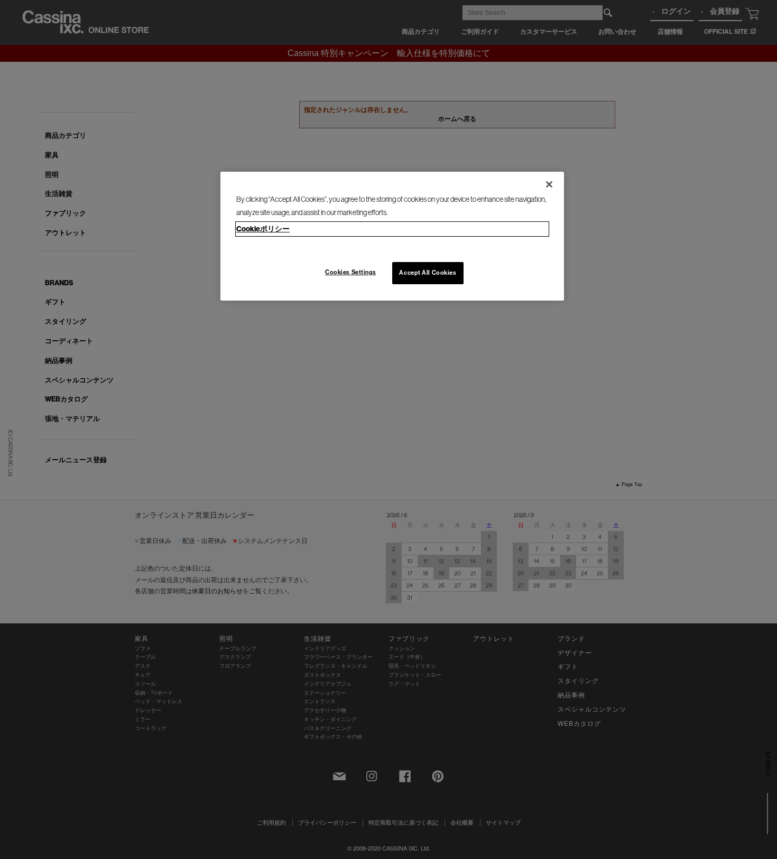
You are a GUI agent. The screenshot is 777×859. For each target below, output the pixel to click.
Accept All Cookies (427, 272)
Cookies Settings (350, 272)
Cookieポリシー (263, 229)
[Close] (549, 184)
